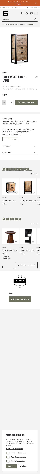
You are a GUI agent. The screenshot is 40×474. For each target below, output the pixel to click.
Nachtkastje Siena (8, 201)
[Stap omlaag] (4, 102)
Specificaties (7, 152)
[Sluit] (36, 3)
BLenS (4, 197)
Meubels (14, 24)
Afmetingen (6, 146)
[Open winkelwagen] (31, 13)
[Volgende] (36, 174)
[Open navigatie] (36, 13)
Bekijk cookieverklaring (14, 449)
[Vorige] (32, 174)
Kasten (21, 24)
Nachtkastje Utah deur (28, 201)
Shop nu (18, 4)
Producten (6, 24)
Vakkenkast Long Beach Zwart (28, 250)
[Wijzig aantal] (7, 102)
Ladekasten (30, 24)
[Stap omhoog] (11, 102)
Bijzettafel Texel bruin (10, 250)
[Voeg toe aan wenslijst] (36, 77)
